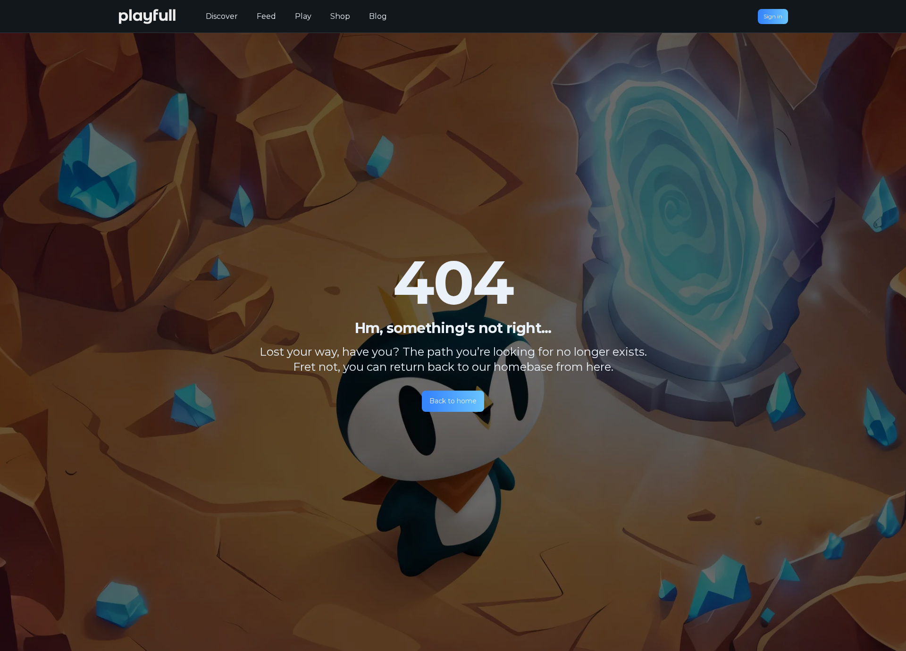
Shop (340, 16)
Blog (378, 16)
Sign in (772, 16)
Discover (222, 16)
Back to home (453, 401)
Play (303, 16)
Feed (266, 16)
